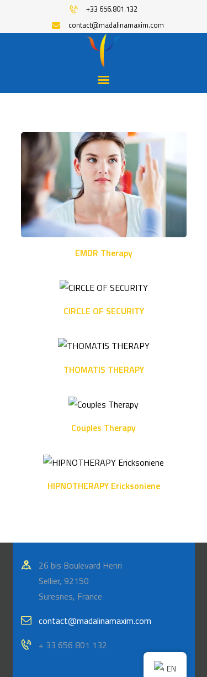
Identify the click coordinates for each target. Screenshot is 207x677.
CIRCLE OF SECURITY (103, 311)
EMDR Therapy (103, 253)
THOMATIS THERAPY (103, 369)
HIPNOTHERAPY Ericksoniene (103, 486)
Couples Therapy (103, 428)
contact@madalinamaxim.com (95, 620)
